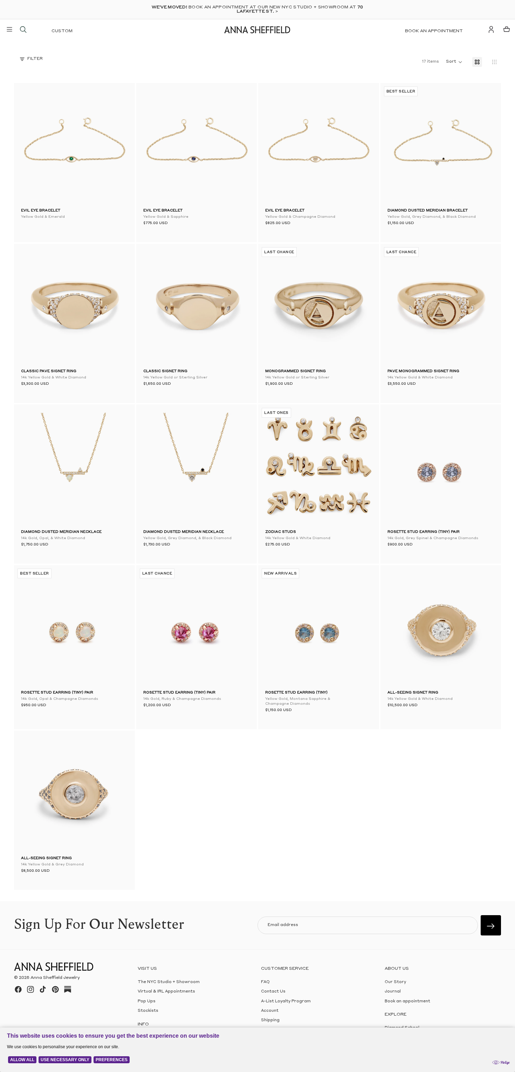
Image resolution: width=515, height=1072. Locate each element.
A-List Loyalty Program (286, 1001)
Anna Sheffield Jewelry (55, 978)
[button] (397, 145)
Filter (35, 59)
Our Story (395, 982)
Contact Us (273, 992)
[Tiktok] (43, 989)
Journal (393, 992)
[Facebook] (18, 989)
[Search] (23, 29)
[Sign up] (491, 925)
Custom (62, 31)
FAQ (265, 982)
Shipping (270, 1020)
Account (270, 1011)
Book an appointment (434, 31)
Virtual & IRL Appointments (166, 992)
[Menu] (9, 29)
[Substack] (67, 989)
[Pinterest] (55, 989)
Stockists (148, 1011)
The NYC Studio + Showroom (169, 982)
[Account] (491, 29)
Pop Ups (147, 1001)
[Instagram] (30, 989)
